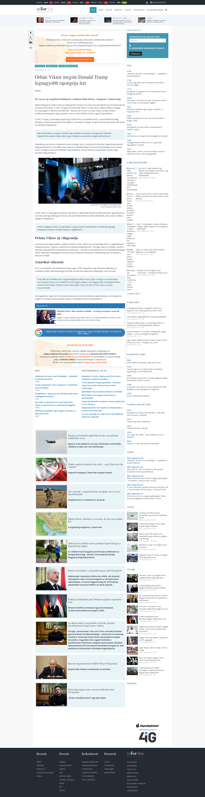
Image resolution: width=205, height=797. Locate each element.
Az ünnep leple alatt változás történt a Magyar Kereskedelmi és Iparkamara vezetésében (153, 597)
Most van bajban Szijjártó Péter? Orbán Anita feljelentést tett (151, 659)
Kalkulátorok (139, 10)
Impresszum (131, 769)
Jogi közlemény (132, 773)
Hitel (61, 772)
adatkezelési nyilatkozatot (143, 48)
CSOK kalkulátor (88, 776)
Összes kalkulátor (88, 779)
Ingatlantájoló (109, 772)
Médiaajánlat (132, 765)
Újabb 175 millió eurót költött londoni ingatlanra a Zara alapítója (150, 251)
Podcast (109, 10)
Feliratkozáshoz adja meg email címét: (144, 37)
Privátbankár (109, 765)
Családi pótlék (87, 769)
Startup (62, 790)
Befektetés (41, 769)
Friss (93, 10)
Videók (100, 10)
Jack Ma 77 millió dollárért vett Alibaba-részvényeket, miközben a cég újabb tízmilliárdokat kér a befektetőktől (153, 172)
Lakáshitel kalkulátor (89, 772)
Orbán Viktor (52, 66)
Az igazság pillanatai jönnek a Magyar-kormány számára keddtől (152, 586)
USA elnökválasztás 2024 (68, 66)
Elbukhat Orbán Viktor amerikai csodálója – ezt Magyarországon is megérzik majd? (88, 312)
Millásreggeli (109, 769)
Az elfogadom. (147, 48)
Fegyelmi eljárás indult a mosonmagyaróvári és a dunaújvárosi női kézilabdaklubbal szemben (146, 324)
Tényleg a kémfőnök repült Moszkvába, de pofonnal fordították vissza (153, 515)
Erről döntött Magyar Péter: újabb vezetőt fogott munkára (152, 525)
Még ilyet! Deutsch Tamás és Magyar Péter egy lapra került (153, 556)
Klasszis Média (132, 780)
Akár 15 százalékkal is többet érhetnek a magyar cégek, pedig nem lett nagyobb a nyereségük (152, 226)
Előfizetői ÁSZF (132, 787)
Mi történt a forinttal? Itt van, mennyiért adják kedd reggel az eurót (153, 607)
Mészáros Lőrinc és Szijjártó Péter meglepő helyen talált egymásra (152, 576)
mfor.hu (107, 762)
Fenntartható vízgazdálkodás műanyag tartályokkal (146, 317)
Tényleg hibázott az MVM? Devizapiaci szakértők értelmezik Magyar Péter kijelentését (151, 670)
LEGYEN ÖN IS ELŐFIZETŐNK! (80, 345)
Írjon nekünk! (132, 762)
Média (61, 783)
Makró (39, 762)
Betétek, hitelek (65, 776)
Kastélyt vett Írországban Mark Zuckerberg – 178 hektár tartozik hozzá (152, 271)
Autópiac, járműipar (66, 779)
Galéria (39, 776)
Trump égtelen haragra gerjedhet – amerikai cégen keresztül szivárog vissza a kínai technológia (101, 385)
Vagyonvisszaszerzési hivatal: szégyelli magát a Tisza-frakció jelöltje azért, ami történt (153, 629)
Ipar (60, 787)
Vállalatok (40, 765)
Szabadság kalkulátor (90, 765)
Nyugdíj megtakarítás (90, 762)
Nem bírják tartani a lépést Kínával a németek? (102, 392)
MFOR (44, 10)
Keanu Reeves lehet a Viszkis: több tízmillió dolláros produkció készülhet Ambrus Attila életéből (152, 196)
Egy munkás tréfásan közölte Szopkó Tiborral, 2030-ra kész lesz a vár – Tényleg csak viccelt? (147, 341)
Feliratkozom (135, 53)
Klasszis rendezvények (155, 10)
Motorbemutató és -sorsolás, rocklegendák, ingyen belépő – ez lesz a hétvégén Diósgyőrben (146, 332)
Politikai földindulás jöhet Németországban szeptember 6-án (152, 617)
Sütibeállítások (132, 790)
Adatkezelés (131, 776)
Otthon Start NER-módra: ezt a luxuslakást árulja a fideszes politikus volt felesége (153, 536)
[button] (146, 2)
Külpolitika (40, 66)
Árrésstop (118, 10)
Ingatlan (62, 769)
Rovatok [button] (128, 10)
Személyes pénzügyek (45, 772)
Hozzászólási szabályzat (136, 783)
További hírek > (134, 294)
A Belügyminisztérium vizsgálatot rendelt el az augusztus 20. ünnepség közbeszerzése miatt (144, 309)
